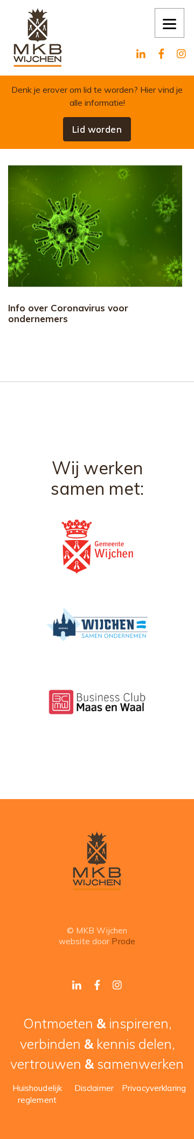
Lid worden (96, 129)
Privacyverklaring (154, 1088)
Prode (123, 941)
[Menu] (169, 23)
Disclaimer (94, 1088)
